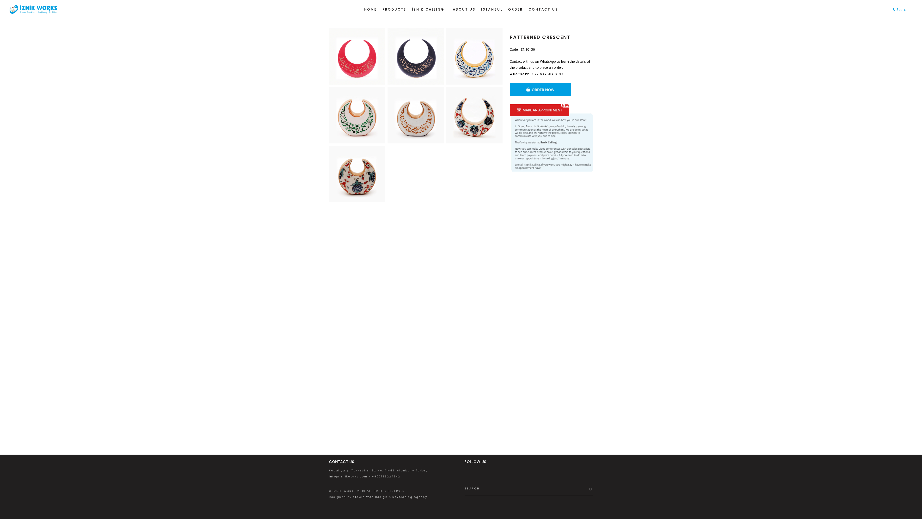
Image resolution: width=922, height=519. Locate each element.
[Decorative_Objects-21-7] (357, 115)
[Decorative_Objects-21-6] (416, 115)
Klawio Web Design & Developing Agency (390, 497)
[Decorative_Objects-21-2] (416, 56)
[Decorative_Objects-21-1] (357, 56)
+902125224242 (386, 476)
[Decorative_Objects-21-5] (357, 174)
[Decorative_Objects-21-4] (474, 115)
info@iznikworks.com (348, 476)
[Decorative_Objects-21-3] (474, 56)
